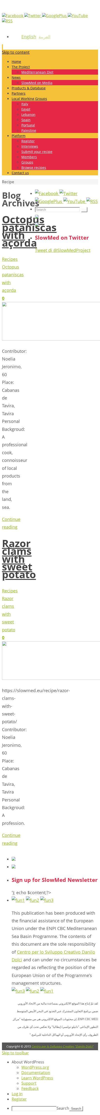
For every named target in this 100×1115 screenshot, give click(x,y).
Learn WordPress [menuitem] (37, 1078)
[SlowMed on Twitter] (33, 15)
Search (63, 1108)
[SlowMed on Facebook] (13, 15)
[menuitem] (55, 1062)
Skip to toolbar (15, 1053)
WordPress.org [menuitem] (35, 1067)
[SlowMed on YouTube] (78, 15)
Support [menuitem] (28, 1083)
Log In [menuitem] (17, 1093)
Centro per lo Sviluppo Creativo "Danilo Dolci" (63, 1046)
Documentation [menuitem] (35, 1072)
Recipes (10, 259)
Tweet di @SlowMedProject (62, 250)
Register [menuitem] (19, 1099)
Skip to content (16, 52)
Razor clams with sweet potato (19, 558)
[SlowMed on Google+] (55, 15)
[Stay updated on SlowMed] (7, 21)
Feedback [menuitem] (30, 1088)
